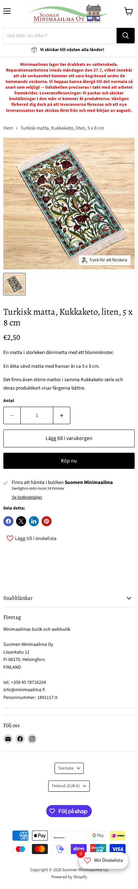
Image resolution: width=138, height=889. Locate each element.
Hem (8, 128)
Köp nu (69, 460)
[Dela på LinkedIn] (34, 521)
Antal (8, 400)
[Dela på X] (21, 521)
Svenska (66, 768)
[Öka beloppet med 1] (61, 415)
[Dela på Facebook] (8, 521)
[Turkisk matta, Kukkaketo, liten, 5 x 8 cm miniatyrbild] (14, 284)
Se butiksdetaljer (27, 497)
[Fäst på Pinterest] (47, 521)
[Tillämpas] (126, 35)
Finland (66, 786)
